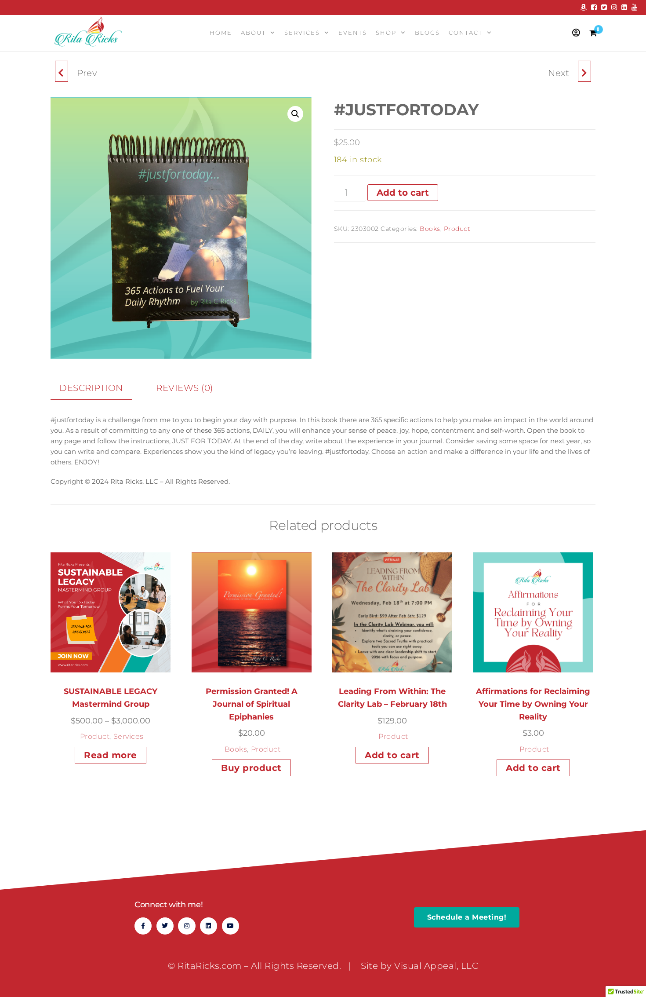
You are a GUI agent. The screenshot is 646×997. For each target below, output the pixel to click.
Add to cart (403, 192)
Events (352, 32)
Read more (110, 755)
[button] (295, 114)
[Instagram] (186, 926)
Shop (386, 32)
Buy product (251, 768)
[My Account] (576, 33)
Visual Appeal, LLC (436, 965)
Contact (466, 32)
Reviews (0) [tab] (184, 388)
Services (302, 32)
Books (430, 229)
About (253, 32)
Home (221, 32)
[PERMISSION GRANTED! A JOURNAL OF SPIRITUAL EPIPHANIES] (61, 71)
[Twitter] (165, 926)
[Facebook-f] (143, 926)
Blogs (427, 32)
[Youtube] (230, 926)
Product (457, 229)
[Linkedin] (208, 926)
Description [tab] (91, 388)
